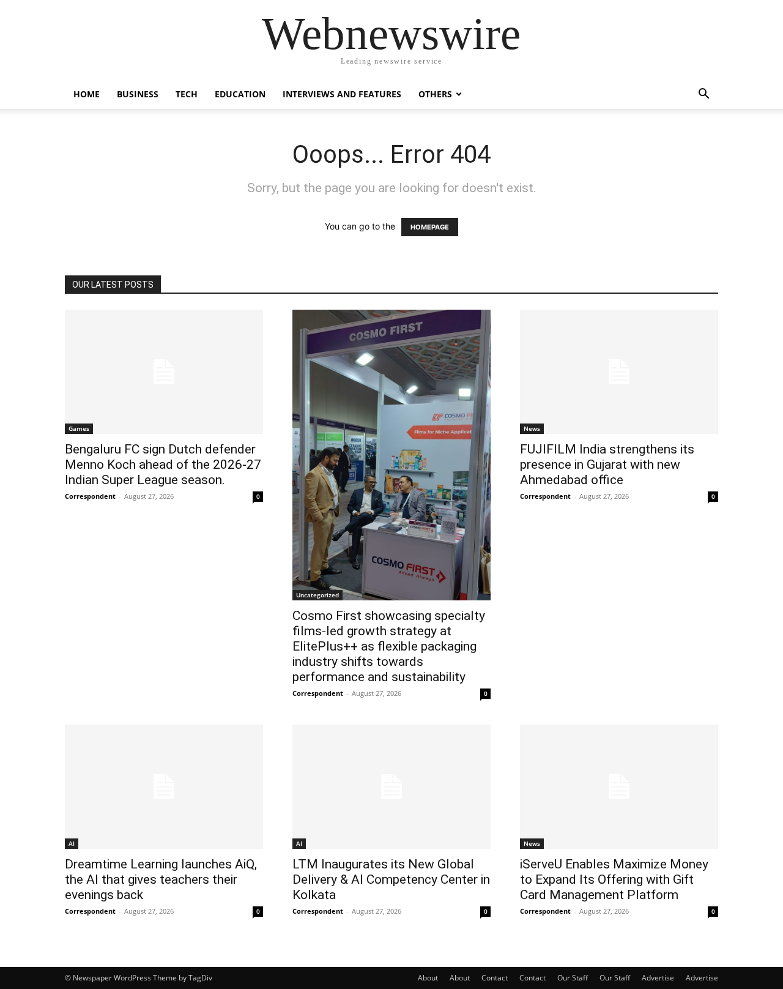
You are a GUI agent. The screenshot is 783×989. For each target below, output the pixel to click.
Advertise (658, 977)
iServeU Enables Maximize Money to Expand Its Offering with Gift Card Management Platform (614, 879)
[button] (703, 95)
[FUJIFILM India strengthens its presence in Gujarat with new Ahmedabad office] (619, 372)
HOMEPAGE (429, 227)
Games (79, 428)
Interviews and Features (342, 94)
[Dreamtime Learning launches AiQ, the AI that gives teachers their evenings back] (164, 787)
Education (240, 94)
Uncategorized (317, 595)
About (428, 977)
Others (435, 94)
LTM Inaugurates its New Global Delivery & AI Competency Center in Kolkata (391, 879)
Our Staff (572, 977)
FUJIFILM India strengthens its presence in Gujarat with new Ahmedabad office (607, 464)
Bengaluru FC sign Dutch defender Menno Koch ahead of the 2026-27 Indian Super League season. (163, 464)
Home (86, 94)
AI (72, 843)
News (532, 428)
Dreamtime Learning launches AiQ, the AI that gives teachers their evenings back (161, 879)
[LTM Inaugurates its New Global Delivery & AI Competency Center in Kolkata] (391, 787)
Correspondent (90, 496)
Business (137, 94)
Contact (494, 977)
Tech (187, 94)
